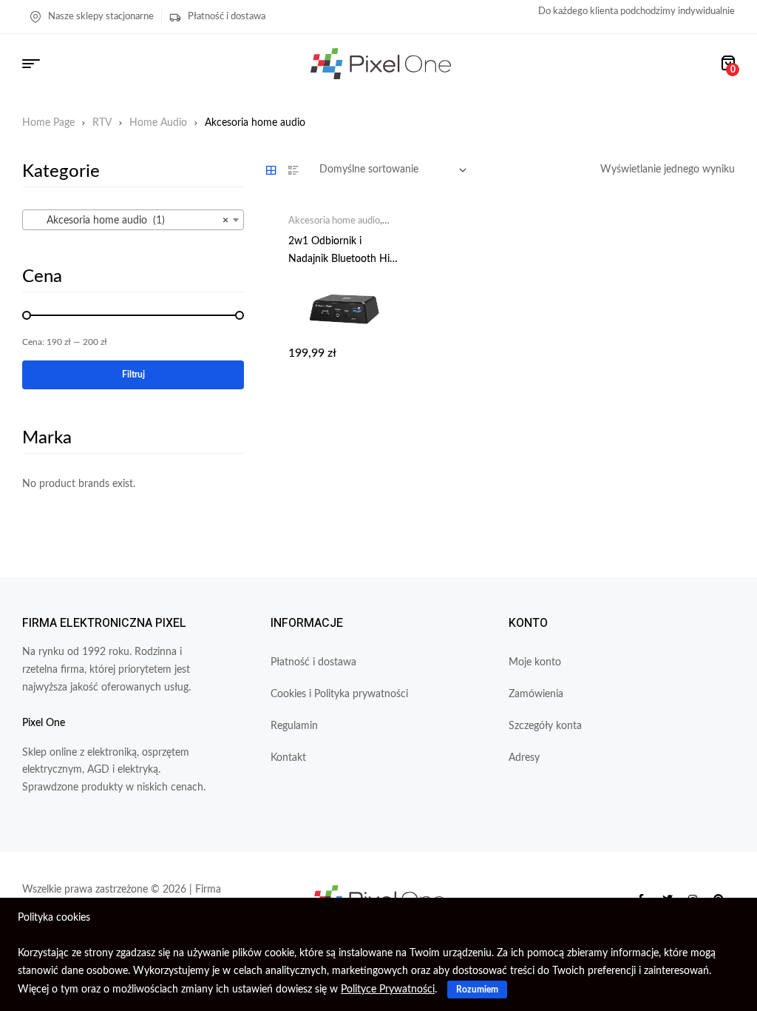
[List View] (293, 170)
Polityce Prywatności (388, 989)
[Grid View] (271, 170)
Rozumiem (477, 989)
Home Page (48, 123)
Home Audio (158, 123)
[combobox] (133, 219)
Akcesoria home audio (334, 221)
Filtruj (133, 374)
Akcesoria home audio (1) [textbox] (128, 220)
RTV (102, 123)
